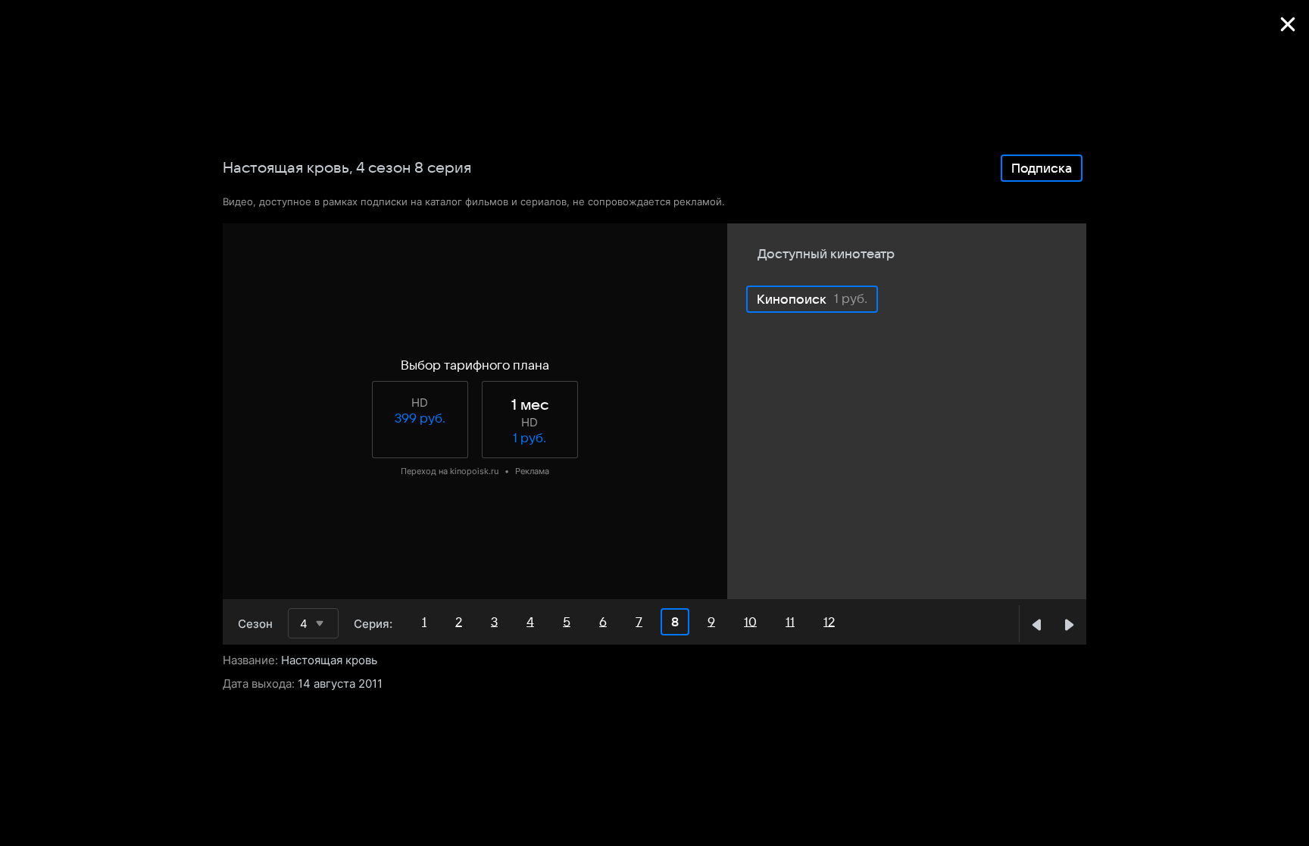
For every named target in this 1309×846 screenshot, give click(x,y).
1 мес (529, 405)
